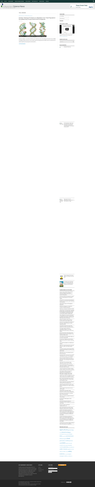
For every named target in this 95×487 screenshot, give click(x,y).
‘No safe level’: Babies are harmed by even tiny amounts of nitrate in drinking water (67, 340)
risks (64, 451)
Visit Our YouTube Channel (63, 36)
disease (70, 434)
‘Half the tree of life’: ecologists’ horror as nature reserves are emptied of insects (67, 376)
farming (63, 438)
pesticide (65, 447)
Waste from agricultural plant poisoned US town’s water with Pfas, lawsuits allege (67, 346)
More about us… (21, 476)
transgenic (62, 456)
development (67, 434)
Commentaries (27, 15)
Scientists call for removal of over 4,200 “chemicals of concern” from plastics (67, 356)
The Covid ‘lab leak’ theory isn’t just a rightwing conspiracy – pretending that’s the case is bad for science (67, 365)
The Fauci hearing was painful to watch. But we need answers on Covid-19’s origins (67, 297)
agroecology (71, 429)
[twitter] (67, 482)
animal (61, 432)
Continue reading (22, 43)
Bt (70, 432)
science (62, 454)
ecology (63, 436)
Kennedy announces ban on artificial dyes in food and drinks (66, 394)
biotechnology (66, 432)
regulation (69, 449)
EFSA (65, 436)
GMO (63, 443)
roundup (66, 451)
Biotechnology (35, 1)
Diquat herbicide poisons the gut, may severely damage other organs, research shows (67, 385)
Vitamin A (70, 456)
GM (61, 443)
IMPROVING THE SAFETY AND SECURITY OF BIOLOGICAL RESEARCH (67, 391)
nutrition (61, 447)
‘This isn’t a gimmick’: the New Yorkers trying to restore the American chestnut (67, 369)
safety (70, 451)
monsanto (70, 445)
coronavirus (62, 434)
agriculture (64, 430)
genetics (71, 440)
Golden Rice (68, 443)
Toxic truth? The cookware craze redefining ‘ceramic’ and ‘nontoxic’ (66, 363)
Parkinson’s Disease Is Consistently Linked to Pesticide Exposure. (66, 307)
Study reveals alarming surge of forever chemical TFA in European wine (67, 382)
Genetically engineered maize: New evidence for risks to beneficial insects (66, 326)
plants (69, 447)
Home (2, 1)
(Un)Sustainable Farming (19, 1)
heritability (61, 445)
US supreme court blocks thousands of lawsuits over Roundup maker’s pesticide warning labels (67, 301)
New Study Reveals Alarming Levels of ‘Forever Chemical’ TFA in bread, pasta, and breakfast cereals (67, 379)
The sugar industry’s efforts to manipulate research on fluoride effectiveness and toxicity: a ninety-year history (67, 330)
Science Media (41, 1)
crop (65, 434)
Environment (10, 1)
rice (72, 449)
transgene (69, 454)
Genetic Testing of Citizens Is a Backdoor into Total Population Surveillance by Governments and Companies (37, 18)
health (71, 443)
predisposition (72, 447)
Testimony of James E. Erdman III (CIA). (67, 308)
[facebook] (69, 482)
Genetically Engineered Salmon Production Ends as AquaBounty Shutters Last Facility (67, 402)
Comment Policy (41, 469)
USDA (65, 456)
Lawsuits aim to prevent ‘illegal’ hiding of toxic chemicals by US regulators (67, 423)
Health (5, 1)
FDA (66, 438)
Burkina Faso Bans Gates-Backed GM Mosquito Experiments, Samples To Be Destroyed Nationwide (67, 334)
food (68, 438)
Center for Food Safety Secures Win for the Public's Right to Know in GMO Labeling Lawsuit (67, 323)
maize (64, 445)
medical (66, 445)
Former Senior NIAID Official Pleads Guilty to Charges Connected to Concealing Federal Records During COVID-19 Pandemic (66, 293)
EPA (60, 438)
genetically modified (64, 440)
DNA (61, 436)
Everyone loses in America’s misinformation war (65, 405)
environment (70, 436)
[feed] (70, 482)
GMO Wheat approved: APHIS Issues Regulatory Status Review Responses (66, 408)
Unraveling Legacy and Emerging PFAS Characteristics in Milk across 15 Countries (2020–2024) (67, 350)
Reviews (47, 1)
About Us (39, 468)
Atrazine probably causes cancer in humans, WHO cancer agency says (66, 320)
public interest (63, 449)
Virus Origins (27, 1)
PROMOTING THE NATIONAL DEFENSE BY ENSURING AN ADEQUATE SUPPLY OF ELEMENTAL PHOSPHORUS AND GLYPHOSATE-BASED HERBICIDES (67, 312)
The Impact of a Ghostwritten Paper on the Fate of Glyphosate (67, 337)
